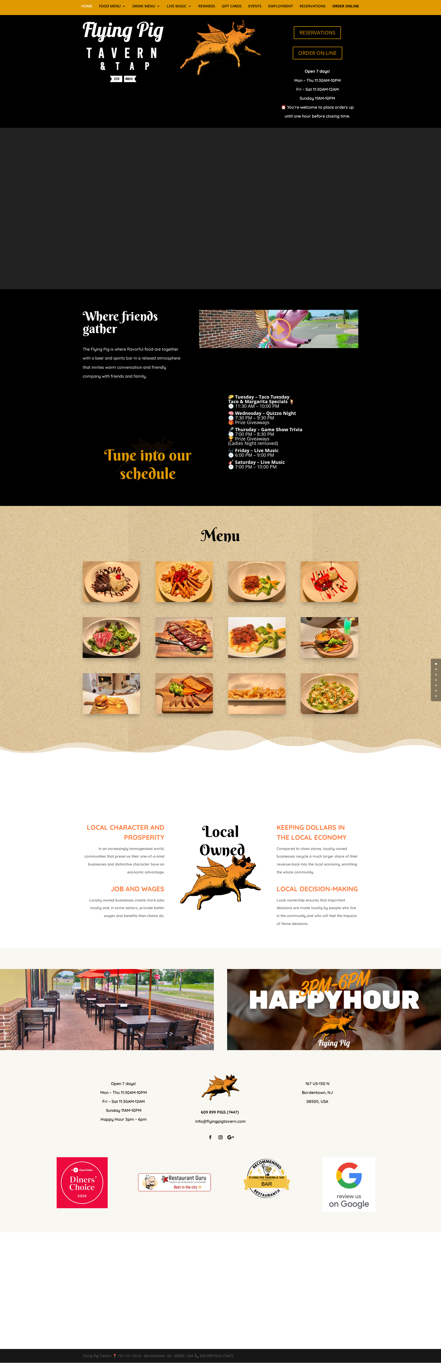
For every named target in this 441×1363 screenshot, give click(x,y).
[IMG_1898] (257, 600)
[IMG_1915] (111, 600)
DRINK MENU (143, 6)
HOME (86, 6)
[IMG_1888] (329, 656)
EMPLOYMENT (280, 6)
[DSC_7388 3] (111, 712)
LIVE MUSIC (177, 6)
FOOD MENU (110, 6)
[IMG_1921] (257, 712)
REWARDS (206, 6)
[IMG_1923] (111, 656)
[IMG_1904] (184, 656)
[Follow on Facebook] (210, 1137)
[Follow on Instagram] (220, 1137)
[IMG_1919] (184, 600)
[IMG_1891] (184, 712)
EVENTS (255, 6)
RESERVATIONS (313, 6)
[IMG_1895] (329, 712)
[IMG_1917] (329, 600)
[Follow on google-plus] (231, 1137)
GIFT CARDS (232, 6)
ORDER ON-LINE (317, 52)
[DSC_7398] (257, 656)
